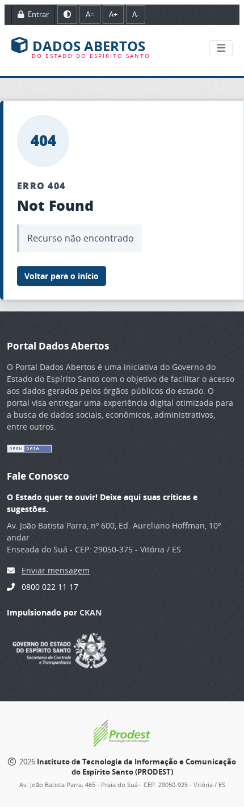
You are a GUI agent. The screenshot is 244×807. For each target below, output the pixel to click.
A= (90, 14)
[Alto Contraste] (67, 14)
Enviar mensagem (56, 570)
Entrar (37, 14)
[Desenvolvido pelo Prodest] (122, 732)
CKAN (90, 612)
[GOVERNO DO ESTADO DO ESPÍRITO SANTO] (60, 649)
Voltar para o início (61, 276)
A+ (113, 14)
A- (135, 14)
